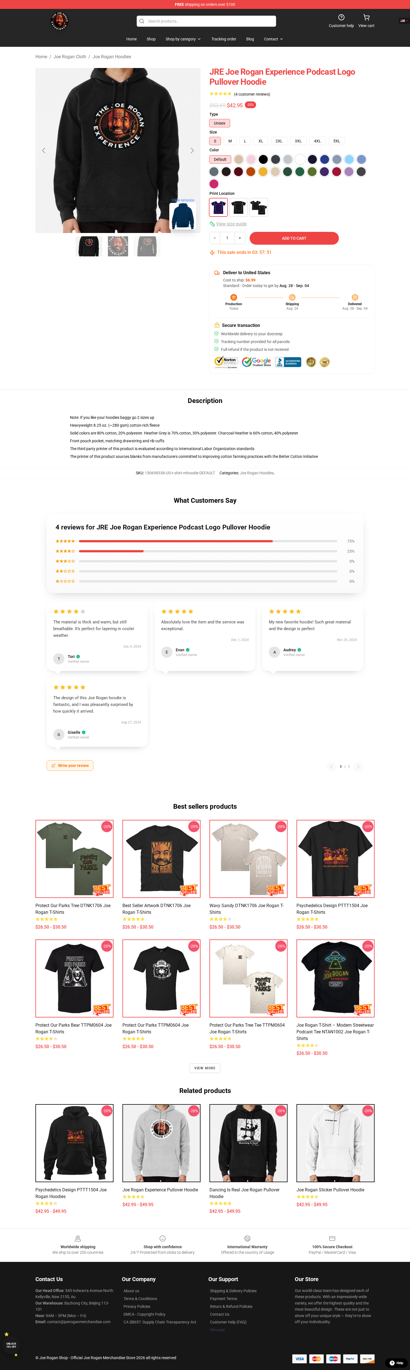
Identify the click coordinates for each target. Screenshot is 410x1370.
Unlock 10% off (11, 1345)
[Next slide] (192, 150)
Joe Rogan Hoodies (112, 56)
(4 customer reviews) (252, 94)
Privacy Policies (137, 1306)
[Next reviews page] (358, 767)
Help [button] (400, 1363)
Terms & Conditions (140, 1298)
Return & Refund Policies (231, 1306)
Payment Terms (223, 1298)
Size (213, 132)
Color (214, 150)
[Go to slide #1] (89, 246)
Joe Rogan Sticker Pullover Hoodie (330, 1189)
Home (41, 56)
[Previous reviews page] (331, 767)
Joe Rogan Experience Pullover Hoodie (160, 1189)
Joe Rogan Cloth (70, 56)
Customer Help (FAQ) (228, 1322)
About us (131, 1291)
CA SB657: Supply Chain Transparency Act (160, 1322)
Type (213, 114)
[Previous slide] (44, 150)
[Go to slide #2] (118, 246)
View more (205, 1068)
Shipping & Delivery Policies (233, 1291)
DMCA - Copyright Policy (144, 1314)
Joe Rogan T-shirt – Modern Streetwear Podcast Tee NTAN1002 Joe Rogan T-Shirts (335, 1031)
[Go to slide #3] (147, 246)
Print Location (222, 193)
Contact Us (219, 1314)
